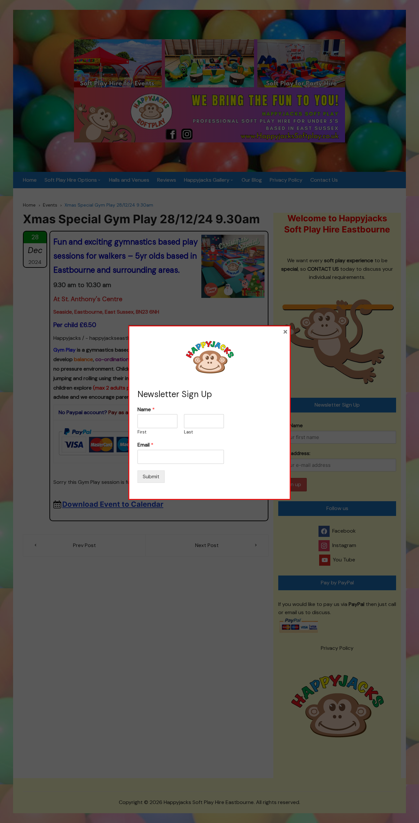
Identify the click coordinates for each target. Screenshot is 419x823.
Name (146, 409)
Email (145, 445)
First (141, 432)
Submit (151, 476)
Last (188, 432)
